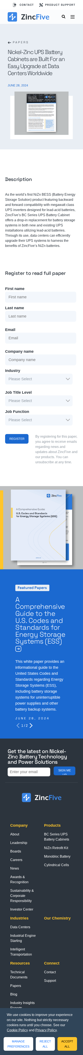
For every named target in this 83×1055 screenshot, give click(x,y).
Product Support (60, 5)
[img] (18, 649)
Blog (13, 994)
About (14, 834)
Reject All (45, 1044)
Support (50, 980)
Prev (17, 725)
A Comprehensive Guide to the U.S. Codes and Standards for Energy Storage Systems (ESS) (40, 620)
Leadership (18, 843)
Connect (51, 963)
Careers (16, 860)
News (14, 868)
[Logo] (28, 17)
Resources (20, 963)
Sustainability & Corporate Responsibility (22, 896)
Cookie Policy (17, 1030)
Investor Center (21, 909)
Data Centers (20, 927)
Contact (27, 5)
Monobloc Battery (57, 856)
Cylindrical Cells (56, 865)
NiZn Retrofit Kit (56, 848)
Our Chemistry (57, 918)
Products (52, 825)
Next (31, 725)
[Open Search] (63, 18)
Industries (19, 918)
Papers (20, 42)
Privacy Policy (46, 1030)
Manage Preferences (18, 1044)
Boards (15, 851)
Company (19, 825)
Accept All (67, 1044)
